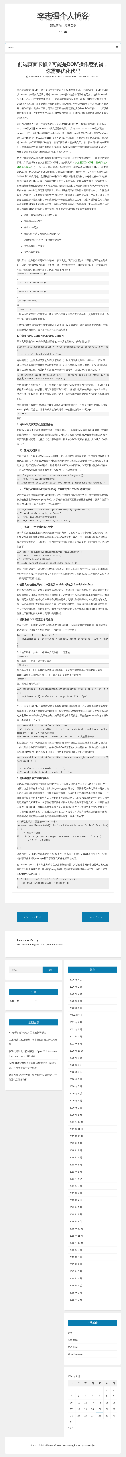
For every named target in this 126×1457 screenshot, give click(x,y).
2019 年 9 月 (76, 1143)
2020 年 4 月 (76, 1093)
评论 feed (73, 1346)
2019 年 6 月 (76, 1164)
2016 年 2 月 (76, 1214)
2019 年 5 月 (76, 1171)
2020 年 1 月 (76, 1114)
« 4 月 (71, 1427)
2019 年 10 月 (76, 1136)
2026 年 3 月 (76, 986)
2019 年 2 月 (76, 1193)
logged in (36, 944)
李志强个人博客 (63, 15)
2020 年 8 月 (76, 1064)
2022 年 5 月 (76, 1029)
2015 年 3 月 (76, 1292)
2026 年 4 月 (76, 979)
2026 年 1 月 (76, 1000)
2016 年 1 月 (76, 1221)
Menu (11, 47)
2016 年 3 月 (76, 1207)
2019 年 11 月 (76, 1128)
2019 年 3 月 (76, 1185)
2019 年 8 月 (76, 1150)
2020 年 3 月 (76, 1100)
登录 (70, 1332)
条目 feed (73, 1339)
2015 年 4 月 (76, 1285)
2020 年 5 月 (76, 1086)
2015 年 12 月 (76, 1228)
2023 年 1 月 (76, 1022)
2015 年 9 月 (76, 1249)
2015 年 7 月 (76, 1264)
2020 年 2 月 (76, 1107)
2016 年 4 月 (76, 1200)
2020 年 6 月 (76, 1079)
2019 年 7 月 (76, 1157)
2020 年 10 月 (76, 1050)
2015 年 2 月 (76, 1299)
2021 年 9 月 (76, 1036)
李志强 (48, 76)
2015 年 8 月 (76, 1257)
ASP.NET (59, 76)
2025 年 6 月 (76, 1008)
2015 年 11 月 (76, 1235)
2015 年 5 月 (76, 1278)
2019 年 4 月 (76, 1178)
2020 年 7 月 (76, 1072)
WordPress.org (76, 1354)
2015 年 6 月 (76, 1271)
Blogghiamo (74, 1445)
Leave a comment (89, 76)
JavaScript (70, 76)
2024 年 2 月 (76, 1015)
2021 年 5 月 (76, 1043)
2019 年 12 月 (76, 1121)
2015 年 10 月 (76, 1242)
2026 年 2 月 (76, 993)
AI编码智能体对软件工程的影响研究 (27, 1032)
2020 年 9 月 (76, 1057)
